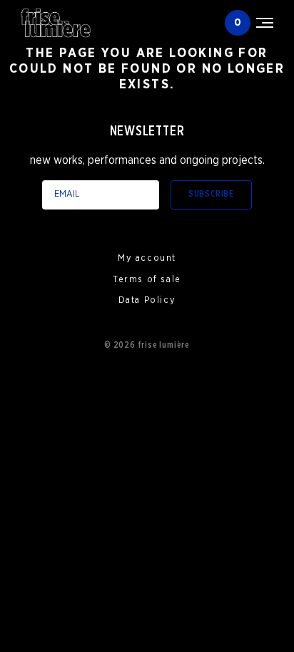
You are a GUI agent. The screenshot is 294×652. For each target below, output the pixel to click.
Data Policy (147, 300)
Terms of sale (147, 279)
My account (147, 258)
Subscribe (211, 194)
